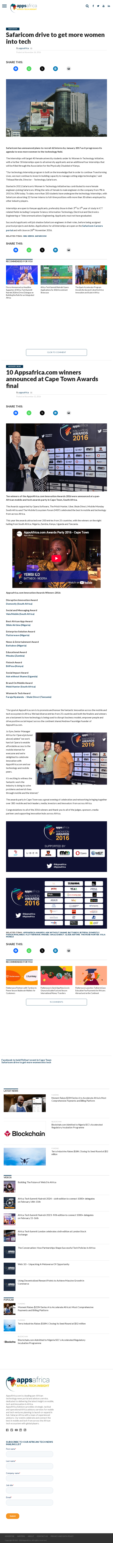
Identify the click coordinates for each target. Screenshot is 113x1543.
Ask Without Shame (56, 932)
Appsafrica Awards (34, 932)
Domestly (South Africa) (19, 603)
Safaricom (40, 236)
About (31, 1536)
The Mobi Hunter (90, 935)
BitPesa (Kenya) (15, 666)
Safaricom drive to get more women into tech (26, 1062)
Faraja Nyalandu (15, 935)
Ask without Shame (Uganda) (22, 676)
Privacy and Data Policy (62, 1536)
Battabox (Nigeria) (16, 645)
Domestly (94, 932)
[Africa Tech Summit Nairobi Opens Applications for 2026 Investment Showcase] (56, 283)
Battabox (73, 932)
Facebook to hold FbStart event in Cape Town (26, 1059)
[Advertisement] (56, 324)
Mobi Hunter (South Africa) (21, 686)
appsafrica (24, 48)
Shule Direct (57, 935)
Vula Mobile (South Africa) (20, 613)
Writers (21, 1536)
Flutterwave (33, 935)
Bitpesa (84, 932)
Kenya (31, 236)
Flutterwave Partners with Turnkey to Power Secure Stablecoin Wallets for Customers (21, 990)
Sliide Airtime (72, 935)
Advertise (9, 1536)
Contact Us (42, 1536)
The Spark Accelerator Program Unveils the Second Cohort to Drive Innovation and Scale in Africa (89, 290)
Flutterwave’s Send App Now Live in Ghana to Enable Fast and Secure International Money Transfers (55, 990)
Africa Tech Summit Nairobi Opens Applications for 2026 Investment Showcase (55, 290)
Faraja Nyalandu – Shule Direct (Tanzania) (28, 696)
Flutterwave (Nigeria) (17, 635)
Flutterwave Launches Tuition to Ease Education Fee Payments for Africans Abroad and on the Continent (90, 990)
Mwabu (45, 935)
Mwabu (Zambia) (15, 655)
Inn (25, 236)
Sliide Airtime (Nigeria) (18, 625)
